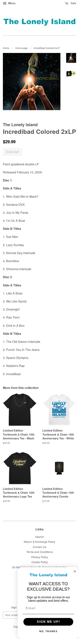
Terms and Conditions (39, 552)
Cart (73, 3)
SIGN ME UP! (48, 621)
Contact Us (39, 547)
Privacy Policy (39, 557)
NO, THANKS (48, 631)
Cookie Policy (39, 562)
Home (6, 48)
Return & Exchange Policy (39, 542)
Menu (11, 3)
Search (39, 537)
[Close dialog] (74, 571)
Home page (21, 48)
